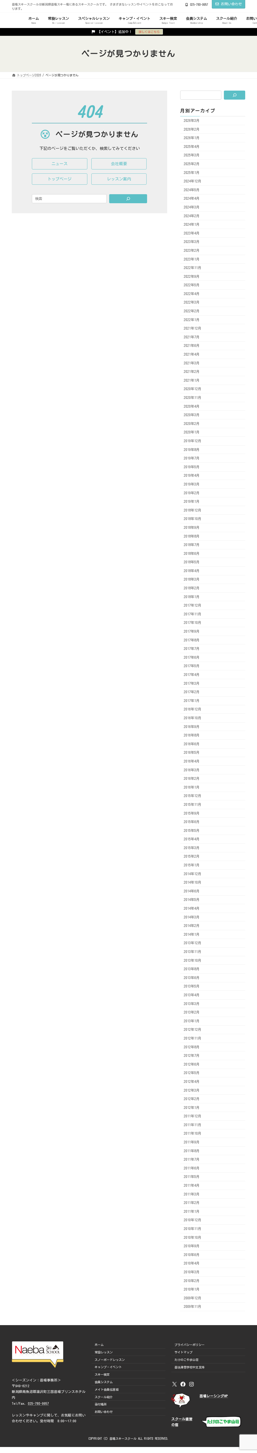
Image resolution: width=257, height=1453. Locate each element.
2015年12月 (192, 796)
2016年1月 (192, 787)
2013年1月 (192, 1021)
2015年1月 (192, 865)
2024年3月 (192, 207)
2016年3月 (192, 770)
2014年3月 (192, 917)
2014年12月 (192, 873)
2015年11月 (192, 804)
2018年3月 (192, 579)
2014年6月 (192, 891)
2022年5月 (192, 285)
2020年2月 (192, 423)
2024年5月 (192, 189)
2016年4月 (192, 761)
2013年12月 (192, 943)
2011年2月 (192, 1202)
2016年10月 (192, 718)
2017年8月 (192, 640)
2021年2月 (192, 371)
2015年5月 (192, 830)
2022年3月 (192, 302)
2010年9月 (192, 1246)
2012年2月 (192, 1099)
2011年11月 (192, 1124)
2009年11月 (192, 1306)
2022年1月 (192, 319)
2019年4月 (192, 475)
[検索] (234, 95)
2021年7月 (192, 337)
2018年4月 (192, 570)
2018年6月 (192, 553)
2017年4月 (192, 674)
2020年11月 (192, 397)
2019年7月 (192, 458)
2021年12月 (192, 328)
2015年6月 (192, 822)
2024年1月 (192, 224)
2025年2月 (192, 164)
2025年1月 (192, 172)
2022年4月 (192, 293)
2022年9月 (192, 276)
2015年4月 (192, 839)
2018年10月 (192, 519)
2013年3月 (192, 1003)
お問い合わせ (231, 4)
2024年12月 (192, 181)
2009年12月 (192, 1298)
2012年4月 (192, 1081)
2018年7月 (192, 545)
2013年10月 (192, 960)
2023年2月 (192, 250)
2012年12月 (192, 1029)
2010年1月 (192, 1289)
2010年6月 (192, 1254)
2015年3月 (192, 847)
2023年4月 (192, 233)
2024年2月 (192, 215)
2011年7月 (192, 1159)
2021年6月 (192, 345)
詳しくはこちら (149, 31)
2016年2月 (192, 778)
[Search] (128, 198)
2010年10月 (192, 1237)
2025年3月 (192, 155)
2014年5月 (192, 899)
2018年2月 (192, 588)
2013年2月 (192, 1012)
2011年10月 (192, 1133)
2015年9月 (192, 813)
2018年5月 (192, 562)
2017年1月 (192, 700)
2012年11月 (192, 1038)
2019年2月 (192, 493)
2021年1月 (192, 380)
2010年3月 (192, 1272)
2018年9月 (192, 527)
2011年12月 (192, 1116)
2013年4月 (192, 995)
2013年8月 (192, 969)
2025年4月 (192, 146)
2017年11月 (192, 614)
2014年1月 (192, 934)
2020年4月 (192, 406)
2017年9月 (192, 631)
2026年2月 (192, 129)
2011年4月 (192, 1185)
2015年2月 (192, 856)
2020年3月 (192, 415)
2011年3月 (192, 1194)
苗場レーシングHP (214, 1396)
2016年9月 (192, 726)
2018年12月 (192, 510)
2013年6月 (192, 977)
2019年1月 (192, 501)
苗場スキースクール (123, 1438)
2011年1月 (192, 1211)
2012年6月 (192, 1064)
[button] (59, 163)
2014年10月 (192, 882)
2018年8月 (192, 536)
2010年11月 (192, 1229)
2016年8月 (192, 735)
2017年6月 (192, 657)
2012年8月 (192, 1047)
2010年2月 (192, 1280)
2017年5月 (192, 666)
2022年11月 (192, 268)
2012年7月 (192, 1055)
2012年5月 (192, 1073)
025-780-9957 (199, 4)
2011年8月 (192, 1150)
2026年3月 (192, 120)
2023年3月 (192, 242)
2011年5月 (192, 1176)
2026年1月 (192, 138)
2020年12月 (192, 389)
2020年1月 (192, 432)
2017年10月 (192, 622)
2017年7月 (192, 648)
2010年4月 (192, 1263)
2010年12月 (192, 1220)
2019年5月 (192, 466)
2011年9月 (192, 1142)
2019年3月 (192, 484)
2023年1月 (192, 259)
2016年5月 (192, 752)
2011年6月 (192, 1168)
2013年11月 (192, 951)
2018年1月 (192, 596)
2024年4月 (192, 198)
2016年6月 (192, 744)
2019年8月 (192, 449)
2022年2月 (192, 311)
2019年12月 (192, 441)
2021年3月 (192, 363)
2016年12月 (192, 709)
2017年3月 (192, 683)
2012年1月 (192, 1107)
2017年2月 (192, 692)
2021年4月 (192, 354)
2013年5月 (192, 986)
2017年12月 (192, 605)
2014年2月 (192, 925)
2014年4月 (192, 908)
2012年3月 (192, 1090)
